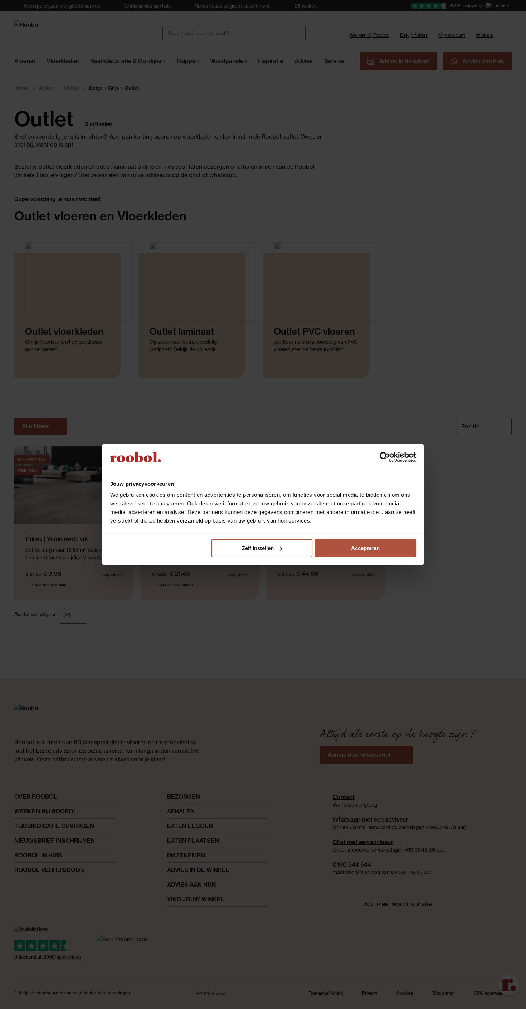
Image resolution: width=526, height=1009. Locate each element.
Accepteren (365, 548)
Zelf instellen (258, 548)
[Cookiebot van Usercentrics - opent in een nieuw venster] (385, 457)
